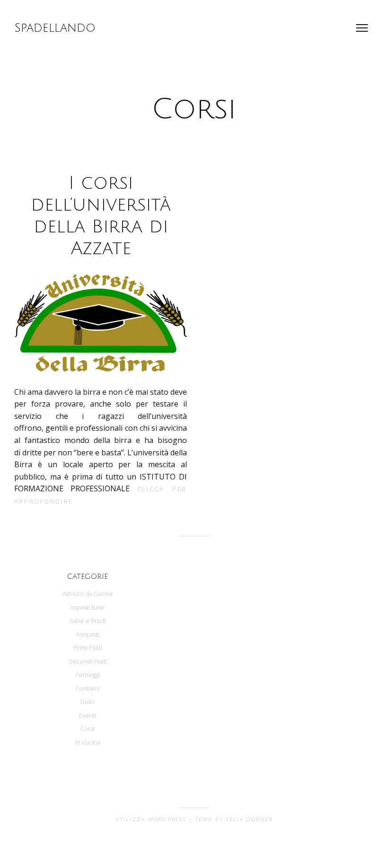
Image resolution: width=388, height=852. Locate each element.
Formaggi (88, 674)
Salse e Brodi (88, 620)
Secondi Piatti (88, 661)
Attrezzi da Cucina (87, 593)
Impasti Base (88, 607)
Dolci (87, 701)
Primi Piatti (87, 647)
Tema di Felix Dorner (234, 819)
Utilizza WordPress (150, 819)
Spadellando (55, 28)
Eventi (87, 715)
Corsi (87, 728)
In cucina (87, 742)
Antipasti (87, 634)
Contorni (87, 688)
